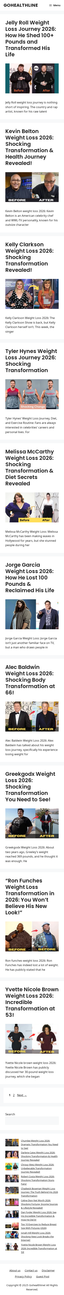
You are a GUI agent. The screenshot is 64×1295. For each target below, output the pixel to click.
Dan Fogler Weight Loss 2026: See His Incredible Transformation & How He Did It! (38, 1216)
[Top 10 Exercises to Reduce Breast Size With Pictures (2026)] (12, 1227)
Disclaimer (48, 1270)
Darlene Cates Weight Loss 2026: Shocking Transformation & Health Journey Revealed (39, 1156)
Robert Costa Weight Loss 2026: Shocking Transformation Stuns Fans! (37, 1180)
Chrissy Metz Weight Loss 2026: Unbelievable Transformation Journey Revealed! (37, 1168)
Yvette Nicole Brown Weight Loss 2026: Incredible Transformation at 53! (32, 1002)
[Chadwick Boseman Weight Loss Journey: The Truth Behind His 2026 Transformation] (12, 1191)
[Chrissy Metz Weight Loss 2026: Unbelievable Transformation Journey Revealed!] (12, 1167)
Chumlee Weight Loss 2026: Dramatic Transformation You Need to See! (39, 1144)
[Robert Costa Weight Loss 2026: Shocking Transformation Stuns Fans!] (12, 1179)
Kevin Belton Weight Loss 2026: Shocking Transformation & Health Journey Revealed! (29, 147)
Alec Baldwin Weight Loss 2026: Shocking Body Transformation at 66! (30, 679)
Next (22, 1095)
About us (14, 1270)
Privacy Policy (23, 1276)
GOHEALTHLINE (21, 5)
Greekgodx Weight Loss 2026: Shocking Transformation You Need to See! (30, 786)
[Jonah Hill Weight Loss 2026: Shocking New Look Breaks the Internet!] (12, 1235)
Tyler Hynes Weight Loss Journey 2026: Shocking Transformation (31, 360)
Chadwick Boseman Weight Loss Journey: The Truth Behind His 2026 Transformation (39, 1192)
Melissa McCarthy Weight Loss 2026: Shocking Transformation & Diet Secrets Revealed (29, 467)
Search (10, 1114)
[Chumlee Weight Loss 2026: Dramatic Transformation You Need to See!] (12, 1143)
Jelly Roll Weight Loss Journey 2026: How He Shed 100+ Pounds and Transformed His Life (30, 38)
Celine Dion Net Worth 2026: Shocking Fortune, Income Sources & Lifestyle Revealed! (39, 1204)
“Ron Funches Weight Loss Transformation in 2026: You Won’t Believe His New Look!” (29, 896)
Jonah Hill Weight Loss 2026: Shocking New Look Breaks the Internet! (37, 1236)
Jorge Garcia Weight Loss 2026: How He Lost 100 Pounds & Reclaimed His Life (29, 577)
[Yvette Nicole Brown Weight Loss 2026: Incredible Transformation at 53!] (12, 1247)
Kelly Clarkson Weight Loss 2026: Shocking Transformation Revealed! (29, 257)
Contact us (31, 1270)
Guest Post (42, 1276)
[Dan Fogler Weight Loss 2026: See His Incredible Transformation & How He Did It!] (12, 1214)
